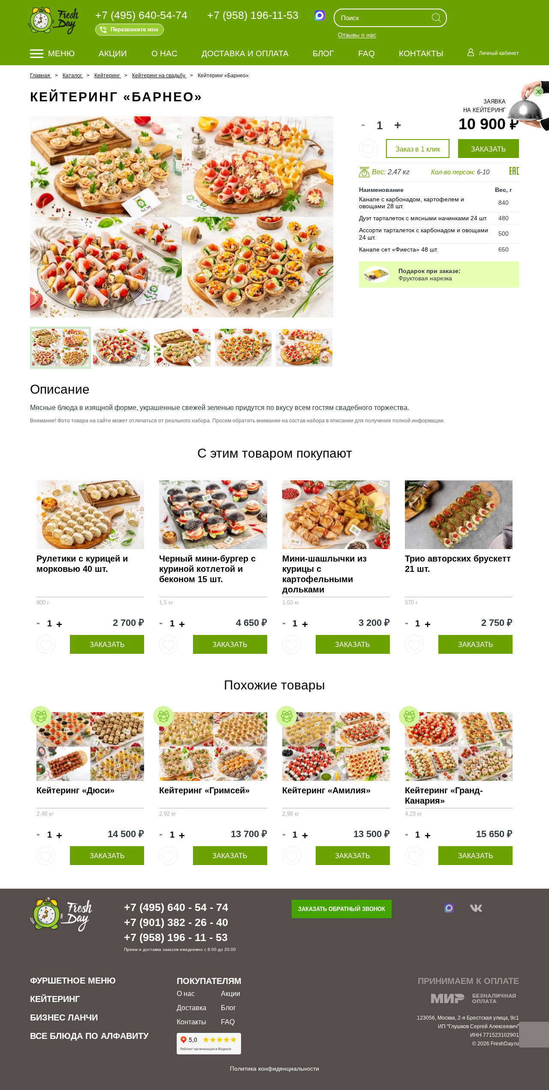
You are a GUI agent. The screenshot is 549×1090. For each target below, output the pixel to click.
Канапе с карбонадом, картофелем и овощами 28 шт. (411, 203)
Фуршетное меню (73, 980)
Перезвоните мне (134, 29)
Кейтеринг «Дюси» (75, 790)
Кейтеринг (55, 999)
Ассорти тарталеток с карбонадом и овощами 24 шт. (423, 234)
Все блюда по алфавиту (89, 1036)
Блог (323, 53)
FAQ (366, 53)
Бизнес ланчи (64, 1017)
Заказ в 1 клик (417, 149)
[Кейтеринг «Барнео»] (60, 348)
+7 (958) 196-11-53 (253, 15)
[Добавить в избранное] (368, 148)
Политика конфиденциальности (274, 1068)
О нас (164, 53)
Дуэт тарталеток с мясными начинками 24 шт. (423, 218)
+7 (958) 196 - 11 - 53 (176, 937)
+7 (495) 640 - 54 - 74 (176, 907)
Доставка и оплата (245, 53)
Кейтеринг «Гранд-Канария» (444, 795)
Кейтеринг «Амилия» (326, 790)
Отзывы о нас (357, 35)
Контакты (421, 53)
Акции (113, 53)
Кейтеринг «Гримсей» (204, 790)
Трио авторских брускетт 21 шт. (458, 564)
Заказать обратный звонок (341, 909)
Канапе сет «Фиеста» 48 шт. (398, 249)
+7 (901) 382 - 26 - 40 (176, 922)
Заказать (107, 644)
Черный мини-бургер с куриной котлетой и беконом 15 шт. (207, 569)
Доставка (191, 1007)
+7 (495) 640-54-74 (141, 15)
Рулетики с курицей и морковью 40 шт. (82, 564)
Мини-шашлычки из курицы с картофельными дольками (324, 574)
